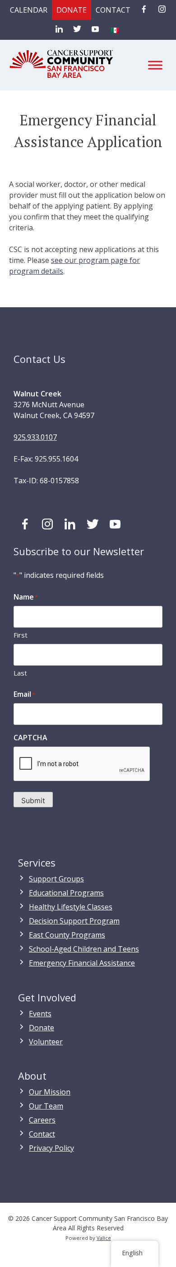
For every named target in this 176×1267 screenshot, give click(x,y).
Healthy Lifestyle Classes (70, 907)
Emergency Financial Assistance (82, 963)
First (21, 634)
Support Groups (56, 879)
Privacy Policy (51, 1148)
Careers (42, 1120)
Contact (113, 10)
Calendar (28, 10)
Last (20, 672)
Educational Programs (66, 893)
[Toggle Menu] (155, 65)
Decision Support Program (74, 921)
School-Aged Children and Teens (84, 949)
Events (40, 1014)
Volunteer (46, 1042)
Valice (104, 1237)
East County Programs (67, 935)
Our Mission (49, 1092)
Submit (33, 800)
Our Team (46, 1106)
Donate (71, 10)
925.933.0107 (35, 437)
